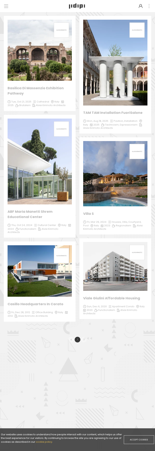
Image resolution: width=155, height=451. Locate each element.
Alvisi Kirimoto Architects (33, 316)
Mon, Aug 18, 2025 (97, 121)
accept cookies (139, 439)
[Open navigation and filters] (6, 6)
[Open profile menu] (141, 6)
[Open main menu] (149, 6)
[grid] (77, 170)
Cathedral (43, 101)
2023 (107, 225)
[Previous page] (71, 339)
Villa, (125, 222)
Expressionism (128, 125)
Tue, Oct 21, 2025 (21, 101)
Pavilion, (119, 121)
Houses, (117, 222)
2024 (11, 229)
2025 (96, 125)
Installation (130, 121)
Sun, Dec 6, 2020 (97, 306)
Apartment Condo (123, 306)
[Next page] (84, 339)
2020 (90, 310)
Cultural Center (47, 225)
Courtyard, (134, 222)
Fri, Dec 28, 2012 (20, 312)
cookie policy (44, 442)
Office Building (44, 312)
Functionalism (27, 229)
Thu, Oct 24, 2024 (21, 225)
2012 (10, 316)
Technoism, (112, 125)
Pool (86, 225)
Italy (63, 225)
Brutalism (25, 105)
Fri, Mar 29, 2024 (96, 222)
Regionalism (123, 225)
